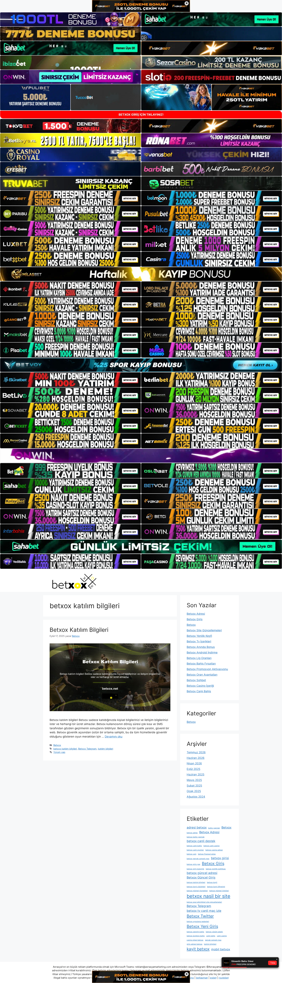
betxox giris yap (193, 864)
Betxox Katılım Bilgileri (79, 629)
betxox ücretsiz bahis (196, 936)
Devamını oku (113, 736)
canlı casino (222, 936)
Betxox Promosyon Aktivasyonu (207, 669)
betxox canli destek (201, 841)
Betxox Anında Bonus (201, 647)
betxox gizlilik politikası (216, 869)
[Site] (70, 198)
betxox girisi (220, 858)
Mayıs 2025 (194, 780)
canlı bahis (210, 936)
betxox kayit (212, 882)
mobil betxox (220, 949)
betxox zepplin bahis (195, 932)
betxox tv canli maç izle (204, 911)
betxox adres (192, 833)
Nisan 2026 (194, 763)
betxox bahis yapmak (195, 837)
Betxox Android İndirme (202, 652)
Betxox (57, 745)
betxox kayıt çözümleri (196, 887)
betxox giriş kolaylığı (195, 869)
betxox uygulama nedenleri (198, 921)
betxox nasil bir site (208, 896)
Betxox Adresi (196, 613)
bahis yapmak (214, 828)
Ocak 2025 (194, 791)
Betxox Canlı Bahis (199, 691)
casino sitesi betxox (195, 940)
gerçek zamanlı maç (213, 940)
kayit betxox (198, 949)
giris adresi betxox (194, 944)
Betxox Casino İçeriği (200, 685)
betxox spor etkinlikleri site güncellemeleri (204, 902)
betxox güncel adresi (202, 873)
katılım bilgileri (105, 748)
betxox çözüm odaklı (214, 932)
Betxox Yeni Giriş (202, 926)
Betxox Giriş (195, 619)
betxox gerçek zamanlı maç (198, 859)
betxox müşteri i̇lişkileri (219, 891)
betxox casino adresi (214, 850)
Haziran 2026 (195, 758)
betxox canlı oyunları (195, 850)
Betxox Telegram (87, 748)
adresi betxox (197, 827)
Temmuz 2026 (196, 752)
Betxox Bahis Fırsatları (201, 663)
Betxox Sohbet (196, 680)
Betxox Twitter (200, 916)
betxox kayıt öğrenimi (216, 887)
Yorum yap (59, 752)
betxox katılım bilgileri (65, 748)
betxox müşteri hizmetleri (197, 891)
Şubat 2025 (194, 785)
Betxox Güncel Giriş (201, 877)
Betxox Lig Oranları (199, 658)
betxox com (191, 854)
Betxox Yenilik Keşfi (199, 636)
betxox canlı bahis (194, 846)
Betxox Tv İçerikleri (199, 641)
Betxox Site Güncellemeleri (204, 630)
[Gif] (141, 274)
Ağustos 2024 (196, 796)
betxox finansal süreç (207, 854)
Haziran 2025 (195, 774)
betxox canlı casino (211, 846)
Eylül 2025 (193, 769)
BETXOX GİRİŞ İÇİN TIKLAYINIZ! (141, 114)
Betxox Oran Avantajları (202, 674)
